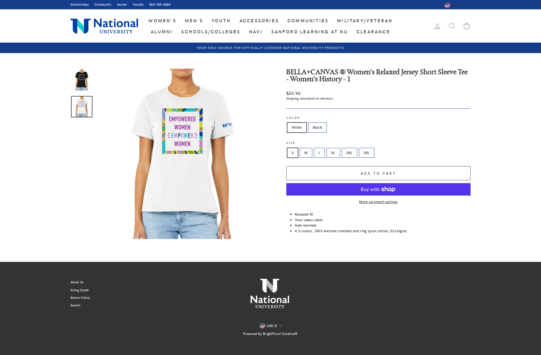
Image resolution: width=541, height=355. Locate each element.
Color (293, 118)
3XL (366, 152)
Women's (162, 20)
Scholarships (79, 4)
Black (317, 127)
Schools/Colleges (210, 31)
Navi (256, 31)
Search (75, 305)
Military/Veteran (365, 20)
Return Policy (80, 297)
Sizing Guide (79, 290)
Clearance (373, 31)
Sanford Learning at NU (309, 31)
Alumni (122, 4)
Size (291, 143)
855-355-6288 (159, 4)
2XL (349, 152)
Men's (194, 20)
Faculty (138, 4)
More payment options (378, 201)
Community (102, 4)
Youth (221, 20)
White (297, 127)
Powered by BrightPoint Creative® (270, 333)
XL (333, 152)
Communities (308, 20)
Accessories (259, 20)
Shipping (292, 98)
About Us (77, 282)
